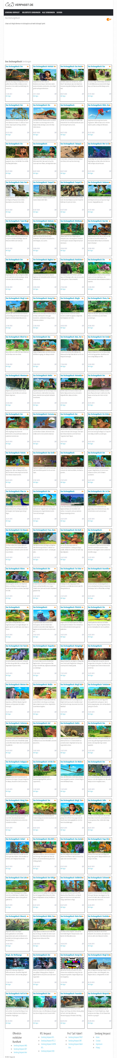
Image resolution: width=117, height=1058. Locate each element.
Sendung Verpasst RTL (47, 1037)
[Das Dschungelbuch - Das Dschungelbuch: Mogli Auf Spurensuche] (72, 693)
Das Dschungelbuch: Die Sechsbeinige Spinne (41, 569)
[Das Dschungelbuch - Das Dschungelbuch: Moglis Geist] (72, 306)
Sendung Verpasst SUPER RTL (48, 1046)
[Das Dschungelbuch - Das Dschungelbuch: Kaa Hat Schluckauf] (99, 229)
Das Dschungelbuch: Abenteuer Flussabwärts (17, 376)
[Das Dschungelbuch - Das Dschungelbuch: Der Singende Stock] (72, 422)
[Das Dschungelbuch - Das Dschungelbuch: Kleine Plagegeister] (17, 577)
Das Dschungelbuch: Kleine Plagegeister (15, 569)
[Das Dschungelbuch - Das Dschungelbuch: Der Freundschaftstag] (99, 770)
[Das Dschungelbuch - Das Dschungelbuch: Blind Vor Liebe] (17, 345)
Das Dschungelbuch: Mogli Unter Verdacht (99, 956)
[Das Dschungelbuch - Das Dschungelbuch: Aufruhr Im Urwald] (45, 75)
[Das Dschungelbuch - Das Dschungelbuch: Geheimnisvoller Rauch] (45, 615)
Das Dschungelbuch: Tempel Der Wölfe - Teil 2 (44, 183)
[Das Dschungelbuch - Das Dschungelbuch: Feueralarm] (72, 1002)
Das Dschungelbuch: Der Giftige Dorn (44, 878)
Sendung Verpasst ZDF (20, 1049)
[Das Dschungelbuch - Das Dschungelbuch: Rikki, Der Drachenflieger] (99, 113)
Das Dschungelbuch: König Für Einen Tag (16, 801)
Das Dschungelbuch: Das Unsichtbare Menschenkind (97, 67)
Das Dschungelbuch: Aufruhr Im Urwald (44, 67)
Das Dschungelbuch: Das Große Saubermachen (44, 453)
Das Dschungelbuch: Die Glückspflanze (96, 608)
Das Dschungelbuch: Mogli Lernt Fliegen (17, 299)
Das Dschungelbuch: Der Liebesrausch (96, 453)
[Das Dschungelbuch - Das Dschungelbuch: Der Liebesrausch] (99, 461)
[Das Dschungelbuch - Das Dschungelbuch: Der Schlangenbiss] (45, 963)
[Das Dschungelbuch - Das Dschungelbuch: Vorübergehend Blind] (45, 152)
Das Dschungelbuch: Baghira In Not (44, 260)
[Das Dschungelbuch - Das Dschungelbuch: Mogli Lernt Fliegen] (17, 306)
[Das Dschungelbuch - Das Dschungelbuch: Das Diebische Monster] (45, 345)
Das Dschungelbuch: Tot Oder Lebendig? (71, 569)
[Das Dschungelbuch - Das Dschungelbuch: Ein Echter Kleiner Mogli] (99, 422)
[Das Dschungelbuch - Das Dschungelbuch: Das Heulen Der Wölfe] (72, 75)
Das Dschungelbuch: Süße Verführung (97, 801)
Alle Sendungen (48, 12)
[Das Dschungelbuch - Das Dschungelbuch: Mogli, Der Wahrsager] (72, 808)
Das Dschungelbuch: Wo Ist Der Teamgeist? (99, 492)
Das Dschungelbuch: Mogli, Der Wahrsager (71, 801)
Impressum (99, 1044)
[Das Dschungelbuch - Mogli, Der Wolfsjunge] (17, 963)
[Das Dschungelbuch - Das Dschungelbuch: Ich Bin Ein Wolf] (45, 770)
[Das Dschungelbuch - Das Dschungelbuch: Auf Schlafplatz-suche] (45, 731)
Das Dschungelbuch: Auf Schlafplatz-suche (41, 724)
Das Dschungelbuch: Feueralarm (72, 993)
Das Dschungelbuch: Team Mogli (17, 221)
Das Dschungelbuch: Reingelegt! (72, 646)
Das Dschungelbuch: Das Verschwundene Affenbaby (42, 994)
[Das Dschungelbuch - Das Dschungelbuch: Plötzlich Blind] (72, 615)
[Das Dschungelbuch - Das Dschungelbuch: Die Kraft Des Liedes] (72, 538)
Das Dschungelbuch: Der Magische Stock (41, 492)
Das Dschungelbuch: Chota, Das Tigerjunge (99, 299)
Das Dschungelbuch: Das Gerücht (72, 839)
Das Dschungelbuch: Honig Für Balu (44, 299)
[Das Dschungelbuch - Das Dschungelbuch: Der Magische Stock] (45, 499)
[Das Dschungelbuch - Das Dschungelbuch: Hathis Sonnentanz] (45, 384)
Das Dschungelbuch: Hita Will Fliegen (43, 840)
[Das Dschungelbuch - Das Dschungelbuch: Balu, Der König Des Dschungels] (72, 345)
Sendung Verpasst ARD (20, 1045)
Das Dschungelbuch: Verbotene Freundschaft (17, 724)
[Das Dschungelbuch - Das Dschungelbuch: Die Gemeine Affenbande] (99, 268)
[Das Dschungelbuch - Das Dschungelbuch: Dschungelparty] (72, 461)
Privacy (98, 1047)
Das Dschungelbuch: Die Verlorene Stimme (41, 106)
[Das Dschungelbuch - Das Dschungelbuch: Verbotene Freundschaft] (17, 731)
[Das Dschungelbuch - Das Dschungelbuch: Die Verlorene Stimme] (45, 113)
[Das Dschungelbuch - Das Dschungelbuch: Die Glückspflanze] (99, 615)
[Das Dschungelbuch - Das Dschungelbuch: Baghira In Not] (45, 268)
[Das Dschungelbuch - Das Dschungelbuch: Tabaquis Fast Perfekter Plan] (72, 152)
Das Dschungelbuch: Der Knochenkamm (14, 415)
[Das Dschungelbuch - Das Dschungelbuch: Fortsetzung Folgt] (45, 422)
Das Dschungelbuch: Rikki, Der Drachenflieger (98, 106)
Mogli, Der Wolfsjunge (14, 955)
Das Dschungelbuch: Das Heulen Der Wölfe (72, 67)
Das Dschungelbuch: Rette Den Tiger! (71, 917)
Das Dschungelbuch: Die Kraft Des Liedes (71, 531)
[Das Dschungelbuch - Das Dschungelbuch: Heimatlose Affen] (72, 384)
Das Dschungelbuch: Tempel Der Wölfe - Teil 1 (72, 183)
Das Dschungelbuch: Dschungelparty (68, 453)
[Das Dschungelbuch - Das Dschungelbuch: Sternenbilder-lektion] (72, 499)
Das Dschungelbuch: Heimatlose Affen (72, 376)
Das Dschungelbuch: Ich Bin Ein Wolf (44, 762)
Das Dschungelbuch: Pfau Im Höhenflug (16, 492)
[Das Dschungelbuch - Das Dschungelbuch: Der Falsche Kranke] (17, 654)
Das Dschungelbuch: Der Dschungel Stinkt (41, 801)
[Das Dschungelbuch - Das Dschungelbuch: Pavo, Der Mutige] (45, 538)
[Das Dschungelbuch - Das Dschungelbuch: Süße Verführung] (99, 808)
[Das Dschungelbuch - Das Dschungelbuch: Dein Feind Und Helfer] (17, 190)
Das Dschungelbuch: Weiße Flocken (42, 685)
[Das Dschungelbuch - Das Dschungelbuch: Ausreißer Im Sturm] (99, 577)
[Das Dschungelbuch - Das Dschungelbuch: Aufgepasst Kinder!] (17, 770)
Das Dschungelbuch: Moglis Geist (70, 299)
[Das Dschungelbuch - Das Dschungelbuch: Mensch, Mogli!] (17, 924)
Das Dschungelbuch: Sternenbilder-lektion (68, 492)
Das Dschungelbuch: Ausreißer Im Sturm (98, 569)
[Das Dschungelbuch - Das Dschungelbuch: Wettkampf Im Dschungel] (72, 229)
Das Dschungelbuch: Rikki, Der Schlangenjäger (44, 917)
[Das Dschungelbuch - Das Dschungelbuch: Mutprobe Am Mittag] (99, 1002)
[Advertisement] (58, 42)
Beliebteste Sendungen (31, 12)
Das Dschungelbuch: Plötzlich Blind (71, 608)
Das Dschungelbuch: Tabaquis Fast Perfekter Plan (71, 144)
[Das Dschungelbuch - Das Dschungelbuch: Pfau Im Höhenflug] (17, 499)
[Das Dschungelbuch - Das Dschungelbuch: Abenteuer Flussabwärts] (17, 384)
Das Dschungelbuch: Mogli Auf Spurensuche (71, 685)
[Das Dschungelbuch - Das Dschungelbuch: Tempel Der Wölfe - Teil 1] (72, 190)
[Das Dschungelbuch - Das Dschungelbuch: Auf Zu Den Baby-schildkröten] (17, 1002)
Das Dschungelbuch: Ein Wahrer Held (72, 762)
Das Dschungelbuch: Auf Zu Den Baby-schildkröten (17, 994)
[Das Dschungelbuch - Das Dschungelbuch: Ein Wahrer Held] (72, 770)
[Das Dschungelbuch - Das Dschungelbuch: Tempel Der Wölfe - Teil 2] (45, 190)
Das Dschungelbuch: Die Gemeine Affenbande (96, 260)
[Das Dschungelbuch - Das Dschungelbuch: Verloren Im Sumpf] (45, 229)
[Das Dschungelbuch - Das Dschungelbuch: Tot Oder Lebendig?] (72, 577)
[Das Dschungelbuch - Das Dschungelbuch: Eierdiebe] (99, 924)
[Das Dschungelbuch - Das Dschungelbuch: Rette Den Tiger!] (72, 924)
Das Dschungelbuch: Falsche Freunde (15, 453)
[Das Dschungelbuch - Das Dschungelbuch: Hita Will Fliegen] (45, 847)
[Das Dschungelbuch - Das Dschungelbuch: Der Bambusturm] (17, 113)
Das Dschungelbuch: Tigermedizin (13, 608)
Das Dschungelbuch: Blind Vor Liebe (16, 338)
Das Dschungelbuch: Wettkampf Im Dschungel (72, 222)
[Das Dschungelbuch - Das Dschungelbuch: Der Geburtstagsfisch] (17, 75)
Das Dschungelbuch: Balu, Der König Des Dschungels (71, 338)
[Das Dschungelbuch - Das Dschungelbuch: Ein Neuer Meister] (17, 538)
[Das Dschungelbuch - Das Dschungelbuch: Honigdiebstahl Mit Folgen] (99, 654)
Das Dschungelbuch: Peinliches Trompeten (71, 260)
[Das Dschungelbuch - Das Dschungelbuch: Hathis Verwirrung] (72, 731)
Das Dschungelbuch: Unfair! (15, 839)
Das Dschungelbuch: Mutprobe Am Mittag (99, 994)
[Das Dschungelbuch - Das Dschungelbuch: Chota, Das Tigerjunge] (99, 306)
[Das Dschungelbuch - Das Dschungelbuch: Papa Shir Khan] (99, 847)
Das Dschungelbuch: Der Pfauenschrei (96, 376)
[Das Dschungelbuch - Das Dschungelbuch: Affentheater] (99, 538)
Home (97, 1037)
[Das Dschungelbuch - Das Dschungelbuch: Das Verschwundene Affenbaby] (45, 1002)
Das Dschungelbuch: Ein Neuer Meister (16, 531)
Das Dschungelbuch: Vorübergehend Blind (40, 144)
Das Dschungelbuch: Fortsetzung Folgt (44, 415)
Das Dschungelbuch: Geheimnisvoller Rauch (41, 608)
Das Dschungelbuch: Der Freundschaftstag (96, 762)
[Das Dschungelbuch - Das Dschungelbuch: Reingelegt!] (72, 654)
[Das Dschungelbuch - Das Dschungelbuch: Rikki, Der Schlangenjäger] (45, 924)
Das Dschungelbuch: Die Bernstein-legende (14, 144)
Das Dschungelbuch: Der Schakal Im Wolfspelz (99, 338)
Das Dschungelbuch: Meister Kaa (17, 684)
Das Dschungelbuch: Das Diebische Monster (41, 338)
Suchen (59, 12)
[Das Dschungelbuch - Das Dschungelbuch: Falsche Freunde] (17, 461)
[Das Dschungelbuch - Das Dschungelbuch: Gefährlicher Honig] (72, 886)
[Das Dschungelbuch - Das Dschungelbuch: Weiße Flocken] (45, 693)
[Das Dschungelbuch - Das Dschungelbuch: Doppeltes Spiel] (45, 654)
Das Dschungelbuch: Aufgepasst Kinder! (17, 762)
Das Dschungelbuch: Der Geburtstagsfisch (14, 67)
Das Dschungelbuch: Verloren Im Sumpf (44, 222)
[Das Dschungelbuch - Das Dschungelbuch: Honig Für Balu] (45, 306)
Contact (98, 1040)
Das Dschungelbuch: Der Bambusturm (14, 106)
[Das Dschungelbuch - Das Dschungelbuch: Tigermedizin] (17, 615)
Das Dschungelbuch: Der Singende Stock (69, 415)
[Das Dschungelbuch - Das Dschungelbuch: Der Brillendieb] (17, 268)
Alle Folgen (8, 96)
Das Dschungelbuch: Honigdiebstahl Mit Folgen (97, 647)
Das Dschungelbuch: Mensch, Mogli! (16, 917)
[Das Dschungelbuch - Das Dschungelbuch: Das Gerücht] (72, 847)
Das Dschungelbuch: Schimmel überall (98, 878)
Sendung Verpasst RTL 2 (48, 1040)
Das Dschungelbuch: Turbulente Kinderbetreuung (99, 685)
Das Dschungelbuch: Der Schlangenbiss (41, 956)
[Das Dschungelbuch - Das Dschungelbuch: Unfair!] (17, 847)
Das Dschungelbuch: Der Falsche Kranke (17, 647)
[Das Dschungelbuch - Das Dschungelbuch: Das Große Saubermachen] (45, 461)
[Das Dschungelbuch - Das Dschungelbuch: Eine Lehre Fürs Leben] (17, 886)
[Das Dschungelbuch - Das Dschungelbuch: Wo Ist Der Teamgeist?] (99, 499)
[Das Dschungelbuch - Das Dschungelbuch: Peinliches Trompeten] (72, 268)
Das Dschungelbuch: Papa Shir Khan (98, 840)
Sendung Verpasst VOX (47, 1051)
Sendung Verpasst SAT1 (75, 1040)
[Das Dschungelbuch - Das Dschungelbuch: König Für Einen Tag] (17, 808)
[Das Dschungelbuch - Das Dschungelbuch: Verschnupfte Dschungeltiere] (72, 113)
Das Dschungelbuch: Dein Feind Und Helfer (17, 183)
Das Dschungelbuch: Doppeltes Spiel (44, 647)
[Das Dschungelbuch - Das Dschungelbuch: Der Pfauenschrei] (99, 384)
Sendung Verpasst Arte (20, 1052)
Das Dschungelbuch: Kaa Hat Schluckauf (98, 222)
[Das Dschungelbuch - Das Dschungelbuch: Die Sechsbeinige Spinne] (45, 577)
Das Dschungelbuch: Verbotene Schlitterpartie (99, 183)
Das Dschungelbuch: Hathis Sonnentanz (42, 376)
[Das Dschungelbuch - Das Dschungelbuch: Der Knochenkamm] (17, 422)
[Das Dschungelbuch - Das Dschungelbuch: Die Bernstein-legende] (17, 152)
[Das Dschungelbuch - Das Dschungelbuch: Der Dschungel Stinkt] (45, 808)
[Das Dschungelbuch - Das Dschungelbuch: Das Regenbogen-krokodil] (99, 731)
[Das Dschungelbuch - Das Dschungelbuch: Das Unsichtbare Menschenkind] (99, 75)
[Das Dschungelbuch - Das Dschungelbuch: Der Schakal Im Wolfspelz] (99, 345)
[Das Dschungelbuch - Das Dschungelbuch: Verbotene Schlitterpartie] (99, 190)
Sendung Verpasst (12, 12)
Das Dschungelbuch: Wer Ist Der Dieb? (99, 144)
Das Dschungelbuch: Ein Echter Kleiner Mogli (98, 415)
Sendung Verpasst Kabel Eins (75, 1046)
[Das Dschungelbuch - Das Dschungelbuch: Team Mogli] (17, 229)
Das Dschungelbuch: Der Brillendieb (14, 260)
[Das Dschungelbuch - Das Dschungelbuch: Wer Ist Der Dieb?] (99, 152)
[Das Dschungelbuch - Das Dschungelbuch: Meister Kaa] (17, 693)
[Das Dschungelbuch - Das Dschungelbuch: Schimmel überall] (99, 886)
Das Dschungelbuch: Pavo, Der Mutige (44, 531)
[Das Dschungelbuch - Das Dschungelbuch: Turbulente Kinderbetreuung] (99, 693)
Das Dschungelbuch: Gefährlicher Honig (72, 878)
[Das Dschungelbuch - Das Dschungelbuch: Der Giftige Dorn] (45, 886)
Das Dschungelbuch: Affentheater (95, 531)
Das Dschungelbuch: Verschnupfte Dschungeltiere (71, 106)
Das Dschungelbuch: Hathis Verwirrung (70, 724)
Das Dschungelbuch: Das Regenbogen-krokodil (96, 724)
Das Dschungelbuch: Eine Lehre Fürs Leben (17, 878)
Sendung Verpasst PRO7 (75, 1037)
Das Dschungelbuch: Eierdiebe (98, 916)
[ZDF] (109, 19)
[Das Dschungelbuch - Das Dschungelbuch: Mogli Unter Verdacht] (99, 963)
